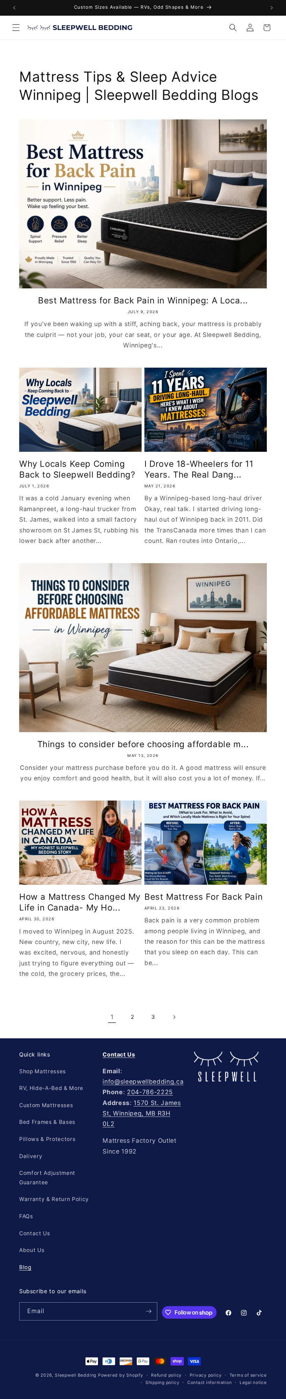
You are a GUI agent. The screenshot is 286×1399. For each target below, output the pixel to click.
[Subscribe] (148, 1311)
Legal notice (253, 1382)
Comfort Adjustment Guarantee (47, 1178)
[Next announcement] (271, 7)
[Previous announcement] (14, 7)
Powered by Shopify (120, 1375)
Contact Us (34, 1233)
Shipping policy (162, 1382)
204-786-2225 (150, 1092)
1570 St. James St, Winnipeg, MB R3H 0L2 (142, 1113)
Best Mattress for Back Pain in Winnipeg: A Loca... (143, 300)
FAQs (26, 1216)
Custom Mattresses (46, 1105)
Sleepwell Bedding (75, 1375)
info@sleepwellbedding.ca (143, 1081)
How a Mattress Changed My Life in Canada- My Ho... (80, 902)
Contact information (209, 1382)
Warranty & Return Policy (54, 1199)
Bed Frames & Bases (47, 1122)
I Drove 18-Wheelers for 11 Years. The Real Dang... (199, 469)
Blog (25, 1267)
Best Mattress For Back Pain (203, 897)
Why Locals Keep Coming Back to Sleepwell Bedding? (77, 469)
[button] (16, 27)
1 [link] (112, 1017)
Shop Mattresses (42, 1071)
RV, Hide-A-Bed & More (51, 1088)
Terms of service (248, 1375)
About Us (31, 1250)
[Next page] (174, 1017)
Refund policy (166, 1375)
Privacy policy (206, 1375)
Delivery (30, 1156)
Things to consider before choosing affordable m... (143, 744)
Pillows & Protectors (47, 1139)
